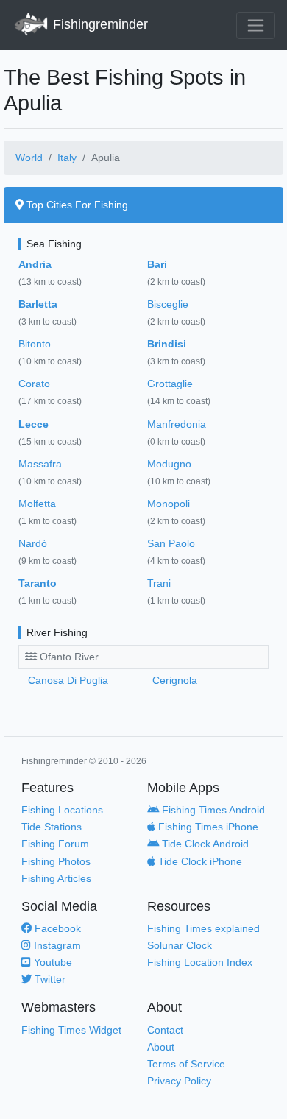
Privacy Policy (179, 1081)
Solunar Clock (179, 945)
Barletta (37, 304)
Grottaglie (170, 383)
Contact (165, 1030)
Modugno (169, 464)
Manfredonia (176, 424)
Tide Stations (51, 827)
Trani (159, 583)
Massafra (40, 464)
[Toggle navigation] (255, 25)
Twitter (48, 979)
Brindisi (166, 344)
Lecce (33, 424)
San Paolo (171, 543)
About (160, 1047)
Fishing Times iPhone (206, 827)
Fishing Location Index (199, 962)
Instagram (56, 945)
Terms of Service (186, 1064)
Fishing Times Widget (71, 1030)
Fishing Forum (55, 844)
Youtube (51, 962)
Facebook (56, 928)
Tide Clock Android (204, 844)
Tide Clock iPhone (198, 861)
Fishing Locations (62, 810)
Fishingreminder (98, 24)
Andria (35, 264)
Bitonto (34, 344)
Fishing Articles (56, 878)
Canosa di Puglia (68, 680)
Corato (34, 383)
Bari (157, 264)
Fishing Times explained (203, 928)
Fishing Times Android (212, 810)
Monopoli (168, 503)
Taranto (37, 583)
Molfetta (37, 503)
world (29, 157)
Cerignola (174, 680)
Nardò (32, 543)
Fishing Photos (56, 861)
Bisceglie (167, 304)
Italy (67, 157)
